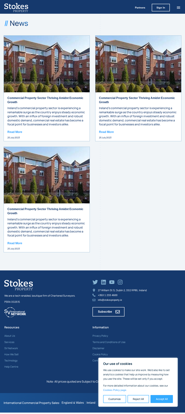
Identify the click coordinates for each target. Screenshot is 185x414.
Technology (11, 360)
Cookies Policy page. (115, 390)
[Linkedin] (103, 282)
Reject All (138, 399)
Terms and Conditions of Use (108, 342)
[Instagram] (120, 282)
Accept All (162, 399)
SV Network (11, 348)
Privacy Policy (100, 335)
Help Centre (11, 366)
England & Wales (73, 402)
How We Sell (11, 354)
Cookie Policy (100, 354)
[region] (138, 382)
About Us (9, 335)
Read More (14, 131)
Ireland (91, 402)
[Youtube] (112, 282)
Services (9, 342)
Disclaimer (98, 348)
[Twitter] (95, 282)
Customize (114, 399)
